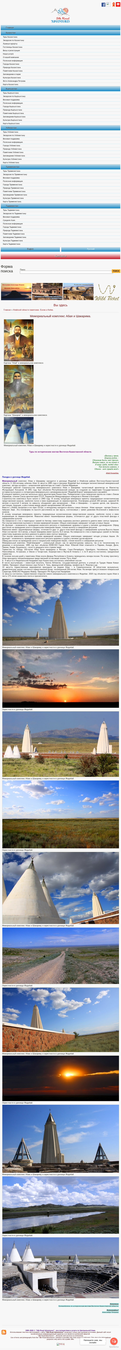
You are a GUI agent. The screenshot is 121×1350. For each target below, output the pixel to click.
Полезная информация (13, 61)
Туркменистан (12, 167)
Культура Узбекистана (12, 159)
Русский (90, 249)
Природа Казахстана (12, 67)
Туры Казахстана (10, 37)
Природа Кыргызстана (12, 110)
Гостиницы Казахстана (12, 47)
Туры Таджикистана (11, 210)
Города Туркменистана (12, 185)
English (30, 249)
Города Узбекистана (11, 146)
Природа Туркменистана (13, 188)
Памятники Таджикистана (13, 234)
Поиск (22, 270)
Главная (10, 27)
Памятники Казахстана (12, 71)
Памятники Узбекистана (13, 152)
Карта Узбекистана (11, 163)
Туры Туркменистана (11, 171)
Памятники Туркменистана (14, 191)
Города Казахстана (11, 64)
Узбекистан (11, 128)
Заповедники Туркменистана (15, 195)
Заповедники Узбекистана (14, 156)
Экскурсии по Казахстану (13, 40)
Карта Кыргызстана (11, 123)
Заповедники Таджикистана (14, 237)
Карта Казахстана (10, 84)
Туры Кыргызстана (11, 93)
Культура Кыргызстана (12, 120)
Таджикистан (12, 206)
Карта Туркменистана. (12, 202)
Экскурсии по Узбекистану (14, 135)
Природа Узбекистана (12, 149)
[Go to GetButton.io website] (114, 1347)
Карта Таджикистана (11, 244)
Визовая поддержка (11, 100)
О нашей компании (11, 57)
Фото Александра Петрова (14, 81)
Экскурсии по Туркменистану (15, 174)
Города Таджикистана (12, 227)
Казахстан (11, 33)
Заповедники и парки (12, 74)
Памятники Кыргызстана (13, 113)
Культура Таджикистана (13, 241)
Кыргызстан (11, 89)
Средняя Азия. (9, 220)
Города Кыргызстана (12, 107)
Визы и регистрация (11, 51)
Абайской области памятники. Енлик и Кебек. (33, 310)
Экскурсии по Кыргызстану (14, 96)
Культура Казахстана (12, 78)
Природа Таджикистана (13, 230)
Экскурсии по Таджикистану (14, 214)
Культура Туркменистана (13, 198)
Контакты (60, 256)
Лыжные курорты (10, 44)
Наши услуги (8, 54)
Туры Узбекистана (10, 132)
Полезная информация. (13, 103)
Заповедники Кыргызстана (14, 117)
